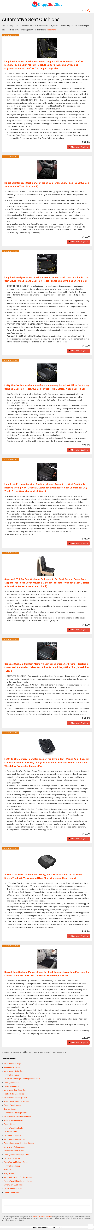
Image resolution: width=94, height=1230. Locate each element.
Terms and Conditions (40, 1227)
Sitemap (49, 1217)
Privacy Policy (56, 1227)
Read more (51, 30)
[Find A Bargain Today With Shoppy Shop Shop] (47, 6)
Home (35, 1217)
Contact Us (41, 1217)
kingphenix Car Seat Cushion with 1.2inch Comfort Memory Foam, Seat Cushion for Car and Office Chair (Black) (46, 185)
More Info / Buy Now (79, 147)
